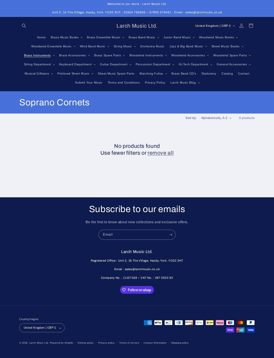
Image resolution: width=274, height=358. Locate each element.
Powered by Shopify (61, 343)
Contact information (155, 343)
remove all (160, 153)
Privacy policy (106, 343)
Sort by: (191, 118)
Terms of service (129, 343)
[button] (24, 25)
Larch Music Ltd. (39, 343)
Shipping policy (180, 343)
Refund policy (86, 343)
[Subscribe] (170, 235)
